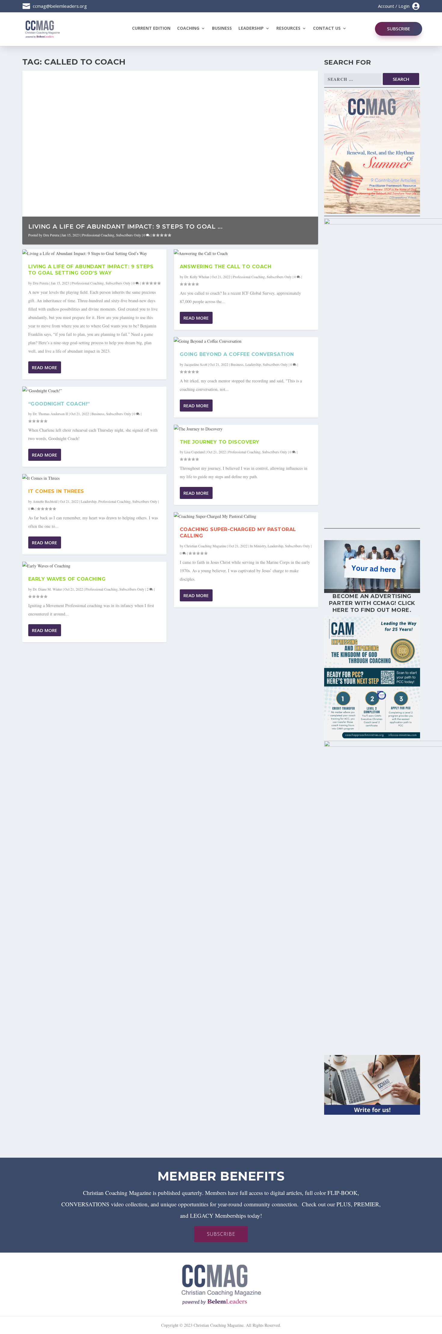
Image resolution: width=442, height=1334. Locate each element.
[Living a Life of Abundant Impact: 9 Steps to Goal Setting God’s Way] (94, 253)
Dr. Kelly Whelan (196, 276)
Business (222, 28)
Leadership (251, 28)
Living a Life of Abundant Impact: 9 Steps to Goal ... (125, 226)
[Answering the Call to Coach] (246, 253)
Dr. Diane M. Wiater (47, 589)
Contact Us (327, 28)
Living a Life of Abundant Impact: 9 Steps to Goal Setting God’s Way (91, 270)
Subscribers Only (128, 234)
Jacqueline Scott (195, 364)
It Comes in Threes (56, 491)
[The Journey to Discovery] (246, 429)
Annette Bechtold (45, 501)
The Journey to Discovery (219, 442)
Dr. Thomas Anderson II (50, 413)
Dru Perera (51, 234)
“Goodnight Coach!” (59, 404)
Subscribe (398, 29)
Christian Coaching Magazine (205, 545)
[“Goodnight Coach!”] (94, 391)
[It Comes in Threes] (94, 478)
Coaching (188, 28)
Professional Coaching (98, 234)
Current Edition (151, 28)
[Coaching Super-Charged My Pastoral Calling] (246, 516)
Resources (288, 28)
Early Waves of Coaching (67, 579)
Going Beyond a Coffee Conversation (237, 354)
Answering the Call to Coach (226, 266)
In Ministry (258, 545)
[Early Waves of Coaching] (94, 566)
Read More (44, 367)
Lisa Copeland (194, 451)
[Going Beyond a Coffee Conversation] (246, 341)
